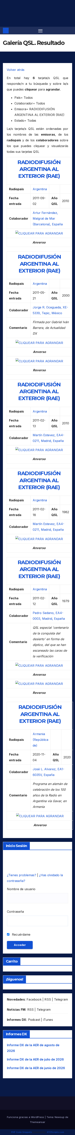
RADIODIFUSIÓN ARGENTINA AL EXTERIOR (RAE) (39, 169)
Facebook (34, 999)
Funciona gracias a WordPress (26, 1117)
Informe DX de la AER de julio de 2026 (35, 1059)
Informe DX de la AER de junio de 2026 (36, 1068)
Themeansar (37, 1122)
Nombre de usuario (21, 889)
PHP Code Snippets (21, 1132)
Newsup (59, 1117)
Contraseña (15, 911)
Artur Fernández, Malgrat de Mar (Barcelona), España (48, 218)
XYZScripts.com (55, 1132)
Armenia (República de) (40, 739)
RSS (47, 999)
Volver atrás (15, 70)
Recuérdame (20, 934)
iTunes (48, 1020)
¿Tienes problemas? (22, 875)
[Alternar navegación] (40, 30)
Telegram (61, 999)
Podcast (34, 1020)
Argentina (40, 189)
